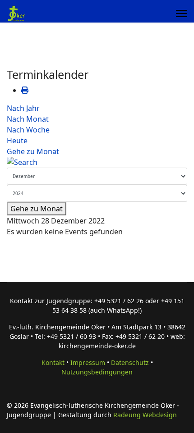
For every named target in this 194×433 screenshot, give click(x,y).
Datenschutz (130, 362)
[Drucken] (24, 90)
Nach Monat (28, 119)
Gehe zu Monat (33, 151)
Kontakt (53, 362)
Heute (17, 141)
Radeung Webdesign (145, 414)
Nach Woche (28, 130)
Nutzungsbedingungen (97, 372)
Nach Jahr (23, 108)
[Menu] (181, 13)
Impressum (87, 362)
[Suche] (97, 162)
